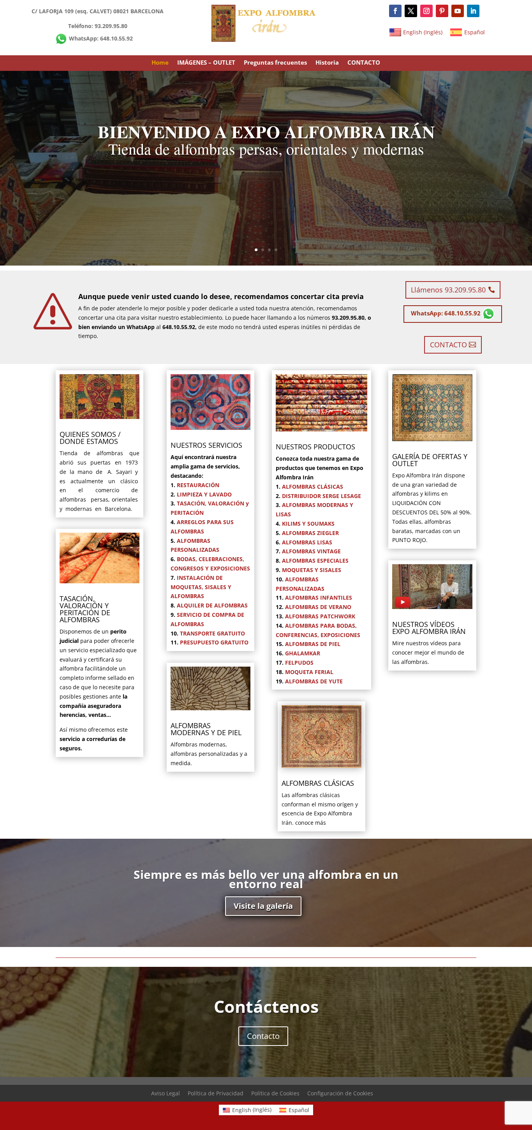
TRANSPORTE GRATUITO (212, 633)
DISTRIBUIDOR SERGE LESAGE (321, 496)
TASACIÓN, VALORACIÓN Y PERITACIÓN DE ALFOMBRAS (85, 609)
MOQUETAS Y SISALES (311, 570)
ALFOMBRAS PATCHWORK (320, 616)
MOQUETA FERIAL (309, 672)
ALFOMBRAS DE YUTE (314, 681)
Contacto (263, 1036)
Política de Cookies (275, 1093)
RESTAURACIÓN (198, 485)
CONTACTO (363, 63)
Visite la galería (263, 906)
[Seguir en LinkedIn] (473, 11)
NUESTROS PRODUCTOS (315, 446)
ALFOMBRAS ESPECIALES (315, 560)
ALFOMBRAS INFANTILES (318, 597)
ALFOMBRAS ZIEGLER (310, 533)
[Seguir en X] (411, 11)
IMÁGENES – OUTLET (206, 63)
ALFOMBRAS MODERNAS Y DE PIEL (206, 729)
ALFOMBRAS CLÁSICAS (312, 486)
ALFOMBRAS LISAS (307, 542)
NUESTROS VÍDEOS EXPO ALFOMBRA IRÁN (429, 628)
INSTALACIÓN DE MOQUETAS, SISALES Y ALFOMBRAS (201, 587)
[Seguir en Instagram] (426, 11)
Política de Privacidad (215, 1093)
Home (160, 63)
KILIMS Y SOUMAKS (308, 523)
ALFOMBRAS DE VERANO (318, 607)
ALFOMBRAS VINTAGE (311, 551)
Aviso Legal (165, 1093)
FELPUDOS (299, 662)
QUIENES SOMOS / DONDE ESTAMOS (90, 437)
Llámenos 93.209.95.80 (448, 289)
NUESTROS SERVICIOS (206, 445)
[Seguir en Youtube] (457, 11)
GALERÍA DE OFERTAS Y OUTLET (429, 460)
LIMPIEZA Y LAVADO (204, 494)
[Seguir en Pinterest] (442, 11)
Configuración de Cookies (340, 1093)
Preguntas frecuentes (275, 63)
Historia (327, 63)
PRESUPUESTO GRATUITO (214, 642)
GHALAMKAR (302, 653)
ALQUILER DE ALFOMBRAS (212, 605)
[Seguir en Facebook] (395, 11)
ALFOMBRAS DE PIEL (312, 644)
